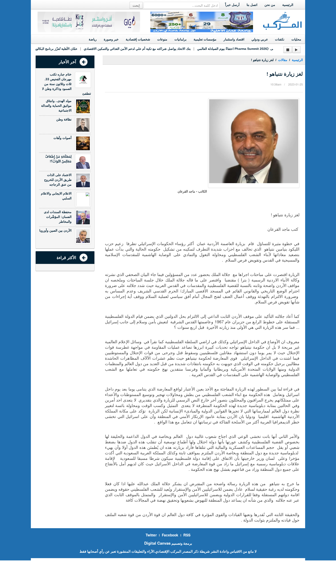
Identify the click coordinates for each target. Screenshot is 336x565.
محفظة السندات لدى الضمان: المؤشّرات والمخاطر (58, 216)
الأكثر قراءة (66, 257)
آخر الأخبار (67, 62)
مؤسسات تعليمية (205, 39)
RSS (186, 535)
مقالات (282, 60)
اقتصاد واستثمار (234, 39)
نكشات (279, 39)
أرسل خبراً (232, 5)
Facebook (170, 535)
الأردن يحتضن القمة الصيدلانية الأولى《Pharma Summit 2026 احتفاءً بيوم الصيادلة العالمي (252, 49)
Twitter (151, 535)
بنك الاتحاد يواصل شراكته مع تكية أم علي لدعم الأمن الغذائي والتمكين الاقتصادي (131, 49)
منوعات (162, 39)
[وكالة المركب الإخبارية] (282, 20)
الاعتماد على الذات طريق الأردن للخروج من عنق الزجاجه (58, 179)
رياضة (93, 39)
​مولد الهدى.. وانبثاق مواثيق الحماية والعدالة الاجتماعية (56, 105)
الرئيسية (287, 5)
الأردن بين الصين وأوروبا (55, 230)
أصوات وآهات (62, 138)
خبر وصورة (111, 39)
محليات (296, 39)
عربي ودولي (259, 39)
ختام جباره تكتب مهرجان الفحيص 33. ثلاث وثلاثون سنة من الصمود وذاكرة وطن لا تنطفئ (66, 83)
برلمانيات (180, 39)
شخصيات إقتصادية (138, 39)
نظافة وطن (64, 119)
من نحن (269, 5)
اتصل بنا (252, 5)
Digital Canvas (157, 543)
